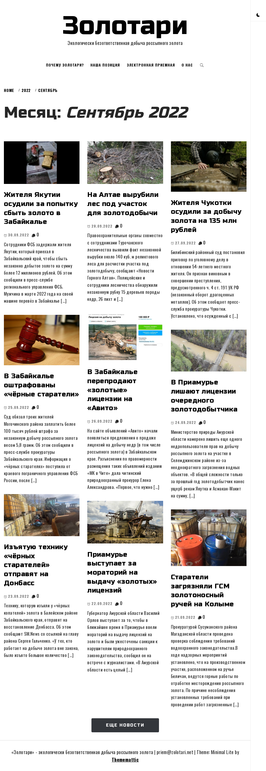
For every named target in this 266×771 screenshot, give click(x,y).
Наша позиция (105, 65)
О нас (187, 65)
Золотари (125, 25)
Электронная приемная (151, 65)
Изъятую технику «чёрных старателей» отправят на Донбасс (36, 565)
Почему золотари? (65, 65)
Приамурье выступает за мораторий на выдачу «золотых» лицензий (122, 572)
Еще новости (125, 725)
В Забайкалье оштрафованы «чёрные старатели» (41, 385)
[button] (258, 14)
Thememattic (125, 759)
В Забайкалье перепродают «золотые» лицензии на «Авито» (112, 390)
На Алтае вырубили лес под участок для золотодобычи (122, 204)
